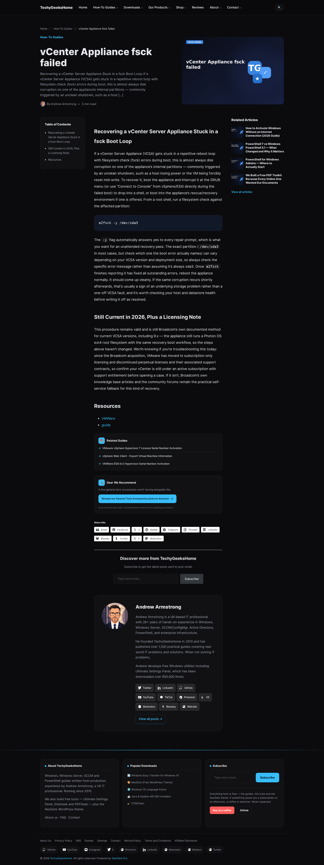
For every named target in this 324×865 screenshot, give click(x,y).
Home (83, 7)
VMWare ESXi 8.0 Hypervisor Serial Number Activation (136, 463)
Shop (180, 7)
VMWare (108, 418)
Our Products (158, 7)
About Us (45, 840)
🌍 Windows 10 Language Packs (146, 789)
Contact (233, 7)
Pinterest (187, 698)
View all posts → (150, 719)
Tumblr (214, 850)
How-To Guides (104, 7)
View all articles (241, 191)
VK (205, 698)
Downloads (132, 7)
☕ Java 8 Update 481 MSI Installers (149, 796)
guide (106, 425)
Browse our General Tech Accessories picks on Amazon (135, 498)
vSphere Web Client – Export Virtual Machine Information (137, 456)
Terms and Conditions (158, 840)
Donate (89, 840)
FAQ (63, 817)
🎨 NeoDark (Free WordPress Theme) (150, 782)
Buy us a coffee (222, 810)
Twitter (144, 689)
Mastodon (146, 708)
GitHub (186, 689)
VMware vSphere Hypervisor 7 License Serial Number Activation (142, 448)
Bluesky (168, 708)
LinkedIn (165, 689)
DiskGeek (61, 804)
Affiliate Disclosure (186, 840)
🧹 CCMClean (135, 803)
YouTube (145, 698)
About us (51, 817)
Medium (195, 850)
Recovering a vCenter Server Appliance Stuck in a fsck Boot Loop (64, 137)
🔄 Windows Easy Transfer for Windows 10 (153, 775)
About (214, 7)
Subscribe (192, 579)
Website (189, 708)
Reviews (198, 7)
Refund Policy (132, 840)
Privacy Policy (63, 840)
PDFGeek (81, 804)
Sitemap (102, 840)
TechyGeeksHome (56, 7)
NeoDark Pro (119, 858)
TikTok (166, 698)
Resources (55, 159)
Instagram (92, 850)
